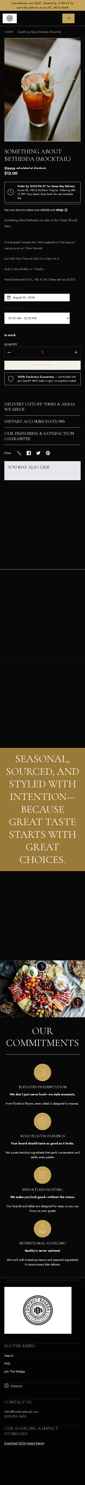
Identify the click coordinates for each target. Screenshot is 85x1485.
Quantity (10, 344)
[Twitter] (38, 453)
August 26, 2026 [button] (24, 297)
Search (8, 1355)
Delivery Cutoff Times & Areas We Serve (39, 407)
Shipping (9, 168)
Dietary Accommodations (34, 421)
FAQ (7, 1363)
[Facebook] (29, 453)
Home (9, 32)
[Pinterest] (48, 453)
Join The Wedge (14, 1371)
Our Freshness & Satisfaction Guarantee (39, 436)
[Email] (19, 453)
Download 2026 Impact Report (24, 1443)
